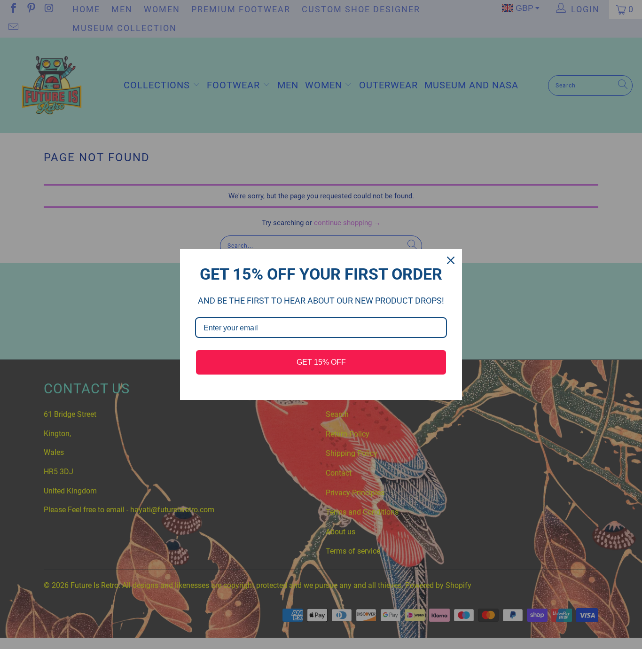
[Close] (450, 260)
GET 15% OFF (321, 362)
